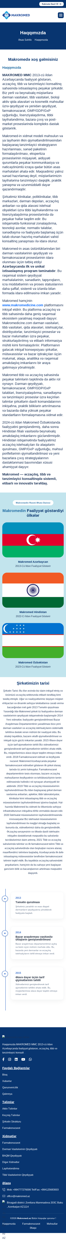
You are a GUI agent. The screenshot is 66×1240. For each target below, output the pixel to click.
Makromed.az (24, 1218)
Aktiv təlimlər (9, 1108)
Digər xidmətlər (10, 1162)
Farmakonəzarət (11, 1128)
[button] (61, 15)
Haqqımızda (9, 1223)
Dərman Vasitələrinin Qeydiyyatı (19, 1149)
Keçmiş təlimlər (11, 1115)
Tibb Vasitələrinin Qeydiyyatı (17, 1175)
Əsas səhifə (25, 40)
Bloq (4, 1074)
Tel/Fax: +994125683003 (45, 1189)
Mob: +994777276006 (19, 1189)
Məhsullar (52, 1223)
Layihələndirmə (10, 1168)
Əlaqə (33, 1228)
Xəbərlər (7, 1081)
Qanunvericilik (10, 1087)
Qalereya (7, 1094)
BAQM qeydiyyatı (12, 1155)
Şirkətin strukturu (11, 1121)
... (25, 1052)
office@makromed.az (18, 1196)
